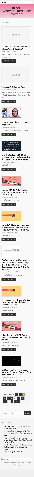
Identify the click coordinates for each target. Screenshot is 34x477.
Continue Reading (8, 61)
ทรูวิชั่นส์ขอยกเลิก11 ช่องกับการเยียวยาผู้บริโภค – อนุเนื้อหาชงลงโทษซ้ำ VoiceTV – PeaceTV (16, 372)
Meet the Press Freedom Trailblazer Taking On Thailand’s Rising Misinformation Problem (18, 447)
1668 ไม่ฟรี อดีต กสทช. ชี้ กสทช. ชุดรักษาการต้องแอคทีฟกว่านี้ (17, 427)
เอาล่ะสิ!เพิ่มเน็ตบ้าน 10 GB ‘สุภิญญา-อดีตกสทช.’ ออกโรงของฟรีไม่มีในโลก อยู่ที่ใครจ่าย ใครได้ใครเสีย (15, 157)
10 (18, 398)
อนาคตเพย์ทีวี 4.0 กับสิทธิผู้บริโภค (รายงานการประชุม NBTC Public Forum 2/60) (14, 192)
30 (5, 401)
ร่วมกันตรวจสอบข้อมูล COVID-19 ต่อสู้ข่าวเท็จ (14, 123)
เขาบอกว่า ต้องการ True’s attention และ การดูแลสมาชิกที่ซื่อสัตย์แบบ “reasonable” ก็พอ (15, 302)
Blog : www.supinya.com (17, 9)
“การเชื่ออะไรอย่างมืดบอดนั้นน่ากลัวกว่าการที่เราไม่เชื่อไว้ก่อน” (15, 47)
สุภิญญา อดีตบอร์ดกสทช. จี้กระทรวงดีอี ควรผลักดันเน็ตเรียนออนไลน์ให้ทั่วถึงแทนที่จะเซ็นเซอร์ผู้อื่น (18, 440)
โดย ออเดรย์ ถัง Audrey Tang (13, 87)
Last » (17, 401)
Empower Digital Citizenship (13, 452)
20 (23, 398)
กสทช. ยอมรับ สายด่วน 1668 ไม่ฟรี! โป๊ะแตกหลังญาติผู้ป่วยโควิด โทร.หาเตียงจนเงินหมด (18, 433)
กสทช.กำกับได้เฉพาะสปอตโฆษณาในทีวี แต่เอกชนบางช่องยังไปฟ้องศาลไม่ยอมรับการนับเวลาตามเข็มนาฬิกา (16, 227)
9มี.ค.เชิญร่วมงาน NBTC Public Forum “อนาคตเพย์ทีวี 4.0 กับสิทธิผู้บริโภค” (15, 337)
